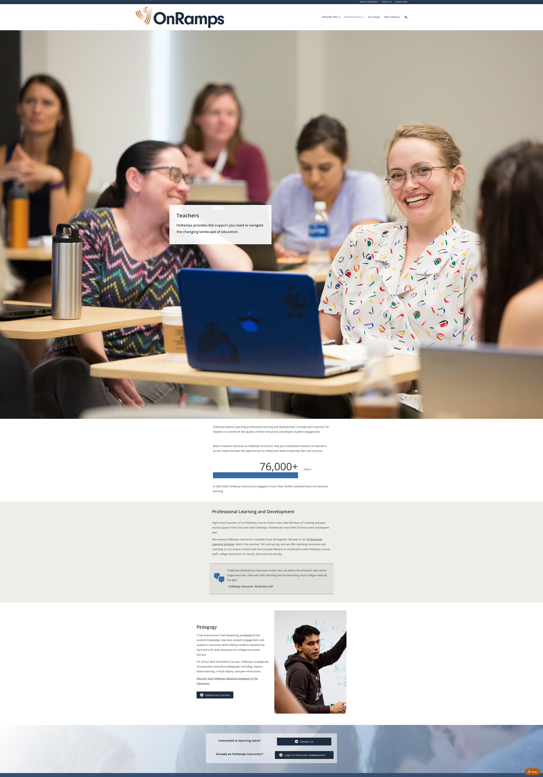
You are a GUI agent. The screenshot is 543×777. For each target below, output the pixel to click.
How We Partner (353, 17)
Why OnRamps (392, 17)
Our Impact (374, 17)
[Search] (404, 17)
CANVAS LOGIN (401, 2)
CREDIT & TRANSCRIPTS (369, 2)
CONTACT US (386, 2)
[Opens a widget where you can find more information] (532, 772)
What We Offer (330, 17)
